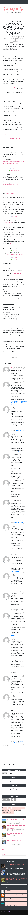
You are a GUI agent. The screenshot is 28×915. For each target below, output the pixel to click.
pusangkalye (14, 789)
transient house (13, 810)
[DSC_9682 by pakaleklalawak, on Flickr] (14, 216)
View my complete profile (14, 791)
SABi (12, 367)
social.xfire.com (14, 497)
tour (3, 810)
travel (19, 810)
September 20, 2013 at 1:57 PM (19, 367)
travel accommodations (7, 812)
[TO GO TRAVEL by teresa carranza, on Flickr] (14, 168)
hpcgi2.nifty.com (15, 571)
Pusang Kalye (14, 9)
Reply (24, 381)
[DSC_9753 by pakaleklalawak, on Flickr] (14, 87)
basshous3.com (17, 452)
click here (4, 854)
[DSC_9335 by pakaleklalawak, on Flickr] (14, 259)
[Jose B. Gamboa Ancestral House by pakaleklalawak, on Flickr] (14, 254)
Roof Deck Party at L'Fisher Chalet (15, 265)
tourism (7, 810)
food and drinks (15, 807)
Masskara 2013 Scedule (9, 40)
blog (6, 135)
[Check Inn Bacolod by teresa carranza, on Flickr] (14, 170)
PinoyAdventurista (7, 222)
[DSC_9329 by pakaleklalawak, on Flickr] (14, 257)
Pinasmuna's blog (10, 193)
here (20, 248)
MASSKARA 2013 (19, 38)
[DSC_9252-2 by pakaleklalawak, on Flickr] (14, 215)
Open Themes (14, 913)
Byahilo (5, 133)
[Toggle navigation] (25, 2)
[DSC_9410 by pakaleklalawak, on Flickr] (14, 250)
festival (12, 38)
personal (22, 807)
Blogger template (6, 913)
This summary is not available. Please (9, 851)
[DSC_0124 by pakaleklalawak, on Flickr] (14, 142)
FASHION (4, 807)
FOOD (9, 807)
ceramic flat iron (20, 430)
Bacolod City (15, 36)
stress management (19, 522)
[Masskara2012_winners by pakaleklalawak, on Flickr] (14, 138)
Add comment (6, 745)
